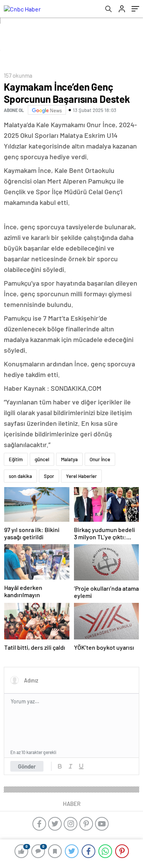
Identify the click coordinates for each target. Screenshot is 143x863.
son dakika (20, 476)
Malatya (69, 459)
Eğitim (16, 459)
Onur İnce (100, 459)
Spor (49, 476)
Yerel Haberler (81, 476)
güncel (42, 459)
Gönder (27, 766)
